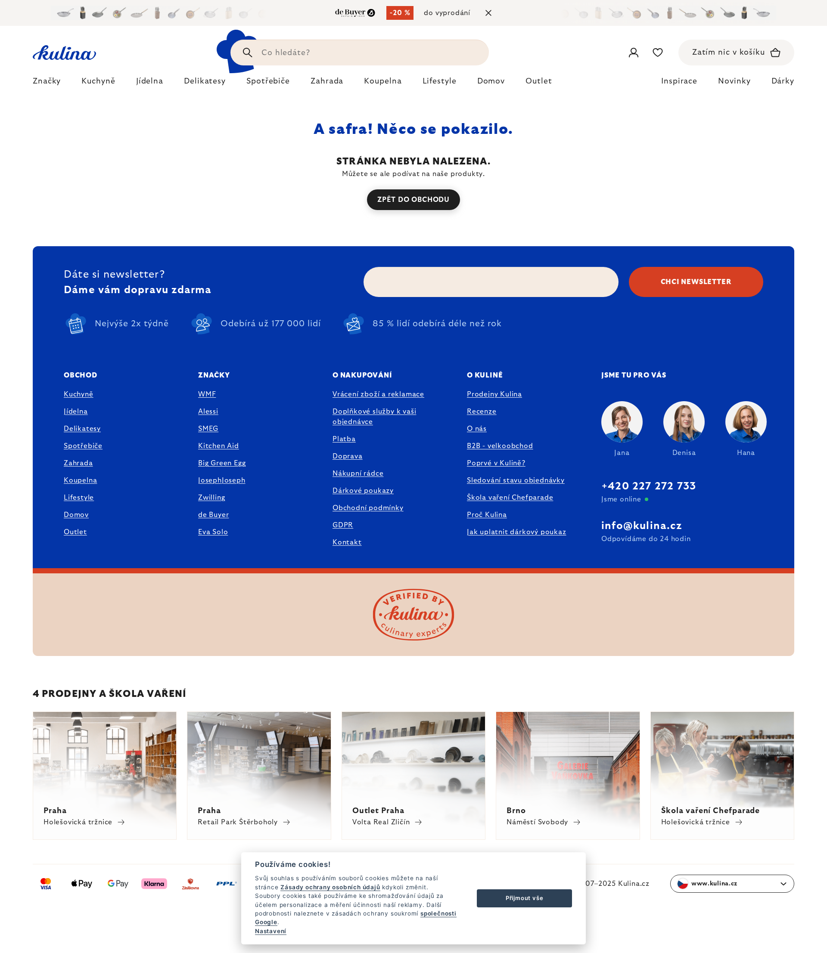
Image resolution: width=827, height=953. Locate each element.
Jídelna (76, 411)
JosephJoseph (222, 480)
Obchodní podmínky (368, 507)
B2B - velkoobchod (500, 445)
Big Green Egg (222, 463)
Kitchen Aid (218, 445)
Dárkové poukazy (363, 490)
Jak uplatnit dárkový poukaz (516, 532)
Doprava (348, 456)
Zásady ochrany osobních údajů (330, 887)
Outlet (75, 532)
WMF (207, 394)
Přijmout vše (525, 897)
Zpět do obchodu (413, 199)
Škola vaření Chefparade (510, 497)
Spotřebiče (83, 445)
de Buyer (213, 514)
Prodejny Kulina (494, 394)
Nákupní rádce (358, 473)
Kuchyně (78, 394)
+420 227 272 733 (648, 486)
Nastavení (270, 931)
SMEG (208, 428)
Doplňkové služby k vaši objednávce (374, 416)
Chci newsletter (696, 281)
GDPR (343, 525)
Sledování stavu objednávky (516, 480)
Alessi (208, 411)
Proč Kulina (487, 514)
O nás (477, 428)
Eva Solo (213, 532)
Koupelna (80, 480)
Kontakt (347, 542)
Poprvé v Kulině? (496, 463)
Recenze (482, 411)
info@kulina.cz (641, 526)
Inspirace (679, 81)
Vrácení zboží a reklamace (378, 394)
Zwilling (211, 497)
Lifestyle (79, 497)
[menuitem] (47, 83)
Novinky (734, 81)
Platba (344, 439)
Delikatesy (82, 428)
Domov (76, 514)
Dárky (783, 81)
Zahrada (78, 463)
